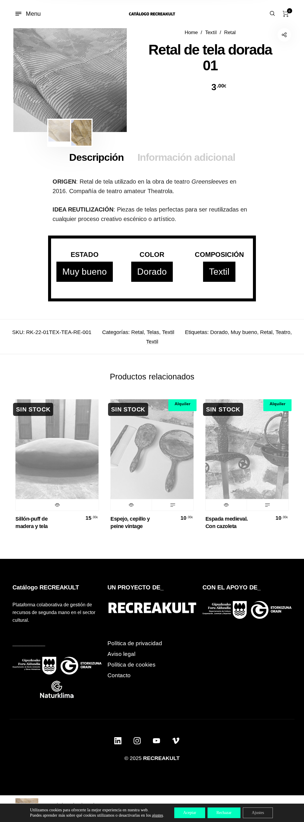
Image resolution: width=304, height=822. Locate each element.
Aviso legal (121, 654)
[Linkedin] (117, 740)
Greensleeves (209, 181)
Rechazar (224, 812)
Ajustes (258, 812)
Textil (211, 32)
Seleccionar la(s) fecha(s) (172, 505)
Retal (230, 32)
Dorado (152, 271)
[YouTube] (156, 740)
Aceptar (189, 812)
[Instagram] (137, 740)
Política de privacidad (134, 643)
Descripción (96, 157)
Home (191, 32)
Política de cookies (131, 665)
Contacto (119, 675)
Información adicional (186, 157)
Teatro (283, 332)
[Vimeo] (175, 740)
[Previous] (28, 80)
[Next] (111, 80)
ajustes (157, 815)
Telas (153, 332)
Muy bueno (84, 271)
